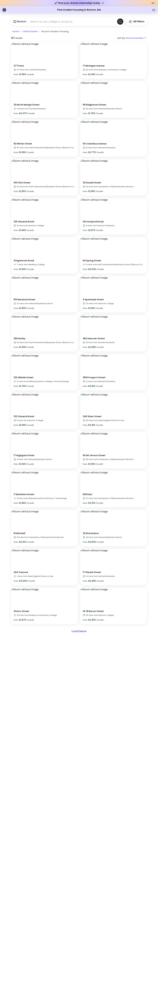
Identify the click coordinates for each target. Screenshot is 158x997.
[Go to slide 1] (153, 3)
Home (15, 31)
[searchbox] (72, 21)
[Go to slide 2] (155, 3)
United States (30, 31)
